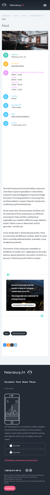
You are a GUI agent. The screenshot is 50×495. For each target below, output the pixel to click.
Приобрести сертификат (23, 305)
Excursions (9, 381)
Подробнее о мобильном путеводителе (20, 460)
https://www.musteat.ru (20, 116)
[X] (11, 345)
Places (32, 381)
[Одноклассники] (8, 345)
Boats (25, 381)
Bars (6, 333)
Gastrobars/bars (17, 65)
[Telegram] (15, 345)
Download (16, 446)
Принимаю (10, 488)
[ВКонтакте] (4, 345)
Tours (18, 381)
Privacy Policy (9, 388)
